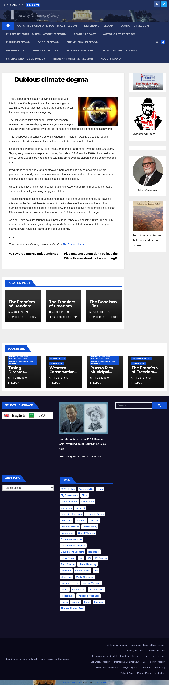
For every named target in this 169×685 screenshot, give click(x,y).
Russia (64, 602)
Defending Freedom (98, 25)
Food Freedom (48, 42)
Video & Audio (110, 58)
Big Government (69, 495)
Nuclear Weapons (92, 583)
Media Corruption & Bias (119, 50)
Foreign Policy (89, 526)
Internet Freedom (79, 50)
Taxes (87, 602)
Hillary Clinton (68, 558)
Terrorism (99, 602)
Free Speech (67, 533)
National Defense (70, 583)
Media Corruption (85, 577)
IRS (89, 558)
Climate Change (69, 501)
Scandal (76, 602)
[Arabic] (40, 415)
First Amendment (70, 526)
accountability (86, 489)
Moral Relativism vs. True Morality (21, 362)
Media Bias (66, 577)
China (85, 495)
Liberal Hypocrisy (87, 564)
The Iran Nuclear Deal (72, 608)
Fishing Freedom (18, 42)
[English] (15, 415)
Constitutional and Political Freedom (47, 25)
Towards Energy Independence (35, 253)
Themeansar (63, 659)
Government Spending (72, 551)
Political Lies (67, 595)
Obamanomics (96, 589)
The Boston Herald (74, 244)
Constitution (87, 501)
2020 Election (68, 489)
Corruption (66, 508)
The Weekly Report (141, 358)
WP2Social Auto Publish (72, 683)
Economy (81, 520)
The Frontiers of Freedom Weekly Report (146, 371)
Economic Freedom (134, 25)
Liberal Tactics (82, 570)
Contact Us (159, 673)
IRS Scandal (100, 558)
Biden (100, 489)
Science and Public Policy (25, 58)
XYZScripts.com (99, 683)
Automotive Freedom (119, 34)
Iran (81, 558)
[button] (157, 42)
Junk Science (68, 564)
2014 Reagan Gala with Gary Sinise (80, 456)
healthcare (94, 551)
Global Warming (86, 533)
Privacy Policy (144, 673)
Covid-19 (80, 508)
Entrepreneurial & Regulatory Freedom (36, 34)
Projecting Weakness (88, 595)
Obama (64, 589)
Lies (96, 570)
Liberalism (66, 570)
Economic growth (94, 514)
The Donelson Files (103, 303)
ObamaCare (78, 589)
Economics (66, 520)
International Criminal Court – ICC (32, 50)
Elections (94, 520)
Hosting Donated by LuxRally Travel (19, 659)
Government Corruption (73, 545)
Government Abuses (71, 539)
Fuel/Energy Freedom (82, 42)
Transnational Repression (72, 58)
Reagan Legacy (85, 34)
